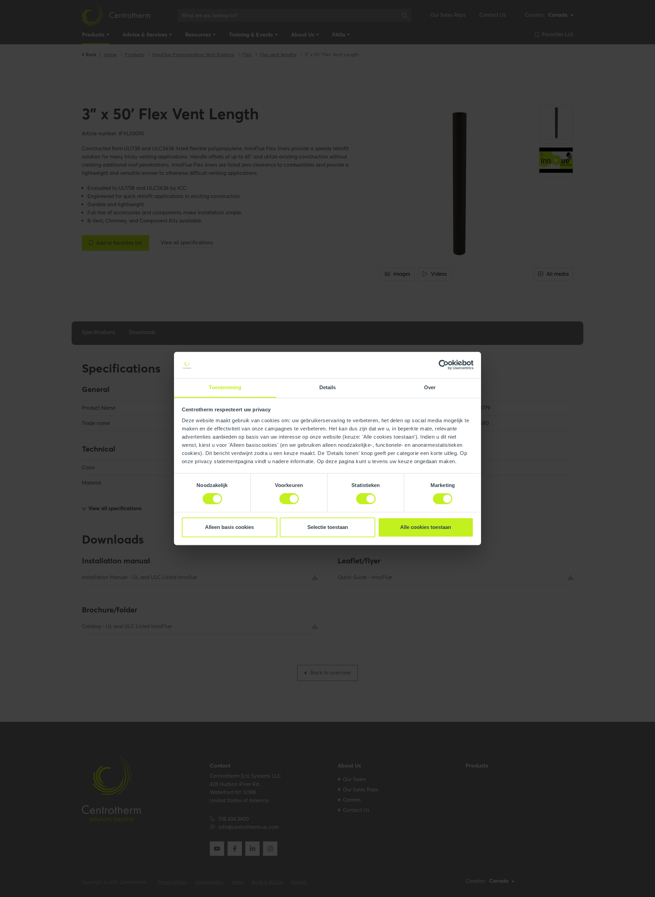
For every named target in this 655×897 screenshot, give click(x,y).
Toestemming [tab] (225, 387)
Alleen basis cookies (229, 527)
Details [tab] (327, 387)
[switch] (289, 498)
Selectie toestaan (327, 527)
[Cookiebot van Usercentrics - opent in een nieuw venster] (444, 365)
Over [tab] (430, 387)
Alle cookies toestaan (425, 527)
